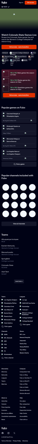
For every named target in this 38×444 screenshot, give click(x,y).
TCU (34, 53)
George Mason (21, 56)
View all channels (19, 224)
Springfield (5, 259)
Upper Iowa (16, 60)
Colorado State (7, 265)
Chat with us (23, 419)
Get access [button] (30, 2)
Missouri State (8, 56)
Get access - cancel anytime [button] (19, 47)
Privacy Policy (17, 441)
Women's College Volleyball (20, 53)
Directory (25, 441)
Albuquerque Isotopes (10, 239)
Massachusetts (7, 252)
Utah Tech (5, 272)
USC (32, 56)
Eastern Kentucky (8, 246)
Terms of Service (6, 441)
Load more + (19, 281)
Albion (6, 60)
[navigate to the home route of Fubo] (4, 2)
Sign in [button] (21, 2)
